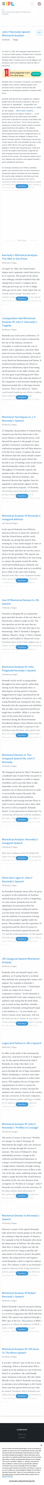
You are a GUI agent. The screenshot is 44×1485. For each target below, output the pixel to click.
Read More (22, 298)
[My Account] (40, 4)
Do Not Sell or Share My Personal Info (22, 1481)
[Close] (41, 1445)
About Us (22, 1434)
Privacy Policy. (7, 1477)
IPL (3, 10)
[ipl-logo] (10, 5)
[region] (22, 1463)
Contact (22, 1437)
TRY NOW (35, 74)
